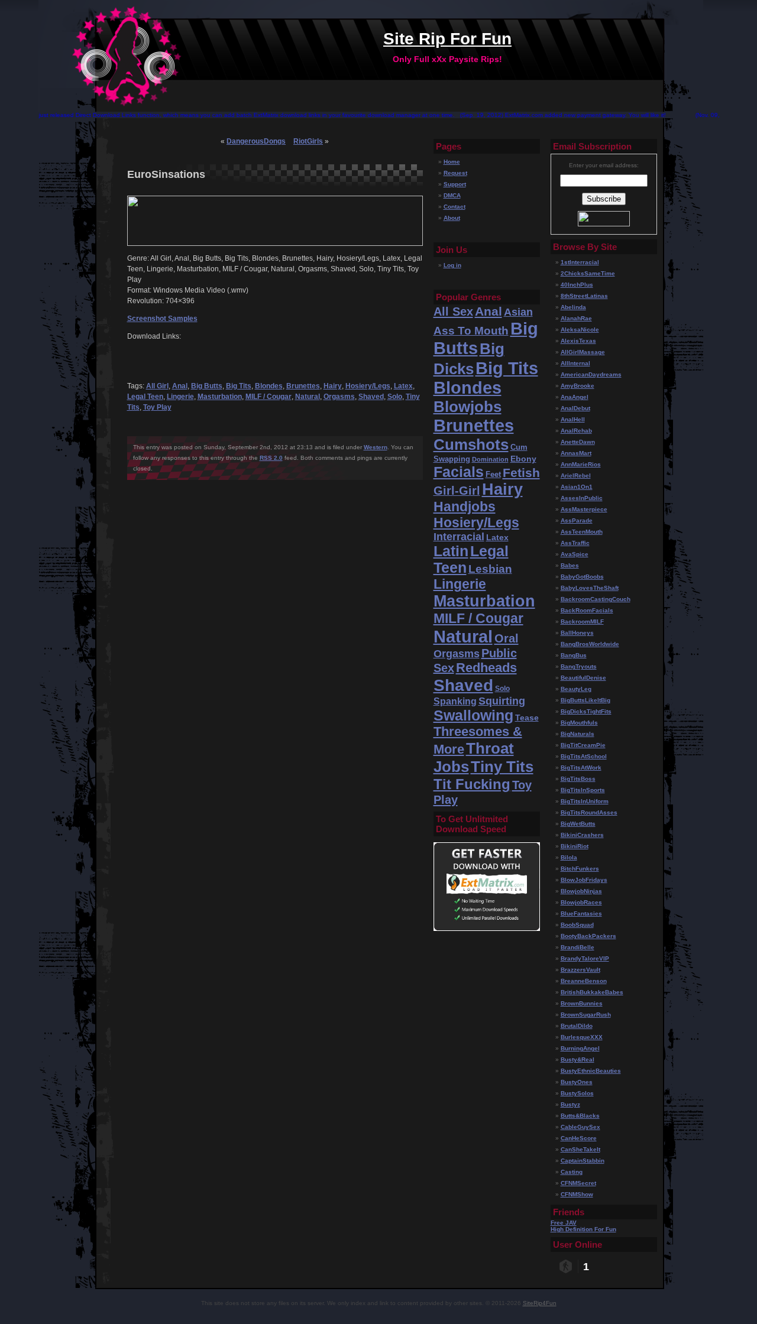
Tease (527, 717)
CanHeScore (579, 1138)
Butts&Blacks (580, 1115)
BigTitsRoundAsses (589, 812)
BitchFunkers (580, 868)
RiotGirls (308, 141)
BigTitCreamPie (583, 745)
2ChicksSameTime (588, 273)
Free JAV (564, 1222)
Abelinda (573, 307)
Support (455, 184)
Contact (454, 206)
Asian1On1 (577, 486)
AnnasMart (576, 453)
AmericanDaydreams (591, 374)
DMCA (452, 195)
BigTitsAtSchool (584, 756)
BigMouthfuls (579, 722)
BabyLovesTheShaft (590, 588)
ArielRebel (576, 475)
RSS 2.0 (271, 458)
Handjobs (465, 506)
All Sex (453, 311)
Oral (506, 638)
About (452, 218)
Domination (490, 459)
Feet (493, 474)
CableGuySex (580, 1127)
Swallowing (473, 715)
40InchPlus (577, 284)
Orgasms (339, 396)
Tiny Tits (502, 766)
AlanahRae (576, 318)
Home (452, 161)
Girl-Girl (457, 490)
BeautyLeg (576, 689)
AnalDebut (575, 408)
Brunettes (303, 386)
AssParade (577, 520)
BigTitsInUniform (585, 801)
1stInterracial (580, 262)
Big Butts (206, 386)
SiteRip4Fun (540, 1303)
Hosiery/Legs (367, 386)
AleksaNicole (580, 329)
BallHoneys (577, 632)
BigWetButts (578, 823)
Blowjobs (468, 407)
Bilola (569, 857)
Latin (451, 551)
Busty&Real (577, 1059)
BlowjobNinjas (581, 891)
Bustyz (570, 1104)
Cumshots (471, 444)
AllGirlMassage (583, 352)
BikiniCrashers (582, 835)
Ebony (523, 458)
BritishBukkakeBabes (592, 992)
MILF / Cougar (268, 396)
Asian (518, 312)
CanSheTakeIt (580, 1149)
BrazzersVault (580, 969)
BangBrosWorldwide (590, 644)
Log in (452, 265)
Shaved (371, 396)
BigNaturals (577, 734)
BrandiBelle (577, 947)
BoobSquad (577, 924)
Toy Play (157, 407)
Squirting (501, 701)
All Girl (157, 386)
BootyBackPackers (588, 936)
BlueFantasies (581, 913)
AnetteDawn (578, 442)
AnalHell (573, 419)
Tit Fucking (472, 784)
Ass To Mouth (471, 330)
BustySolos (577, 1093)
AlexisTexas (578, 341)
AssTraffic (575, 543)
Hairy (332, 386)
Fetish (521, 473)
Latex (403, 386)
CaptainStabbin (582, 1160)
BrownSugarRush (586, 1014)
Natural (307, 396)
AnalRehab (576, 430)
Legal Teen (145, 396)
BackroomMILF (582, 621)
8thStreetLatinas (584, 296)
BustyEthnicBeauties (591, 1070)
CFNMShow (577, 1194)
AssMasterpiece (584, 509)
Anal (179, 386)
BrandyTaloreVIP (585, 958)
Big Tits (238, 386)
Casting (572, 1172)
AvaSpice (574, 554)
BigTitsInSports (583, 790)
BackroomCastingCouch (595, 599)
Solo (394, 396)
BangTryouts (579, 666)
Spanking (455, 701)
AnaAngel (574, 397)
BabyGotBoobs (582, 576)
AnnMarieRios (581, 464)
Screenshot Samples (162, 318)
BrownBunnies (582, 1003)
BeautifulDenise (583, 677)
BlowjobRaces (581, 902)
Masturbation (220, 396)
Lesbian (490, 569)
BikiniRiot (574, 846)
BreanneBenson (584, 981)
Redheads (486, 667)
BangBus (574, 655)
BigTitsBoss (578, 778)
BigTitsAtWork (581, 767)
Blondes (269, 386)
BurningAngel (580, 1048)
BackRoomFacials (587, 610)
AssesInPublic (582, 498)
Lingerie (180, 396)
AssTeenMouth (582, 531)
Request (455, 173)
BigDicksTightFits (586, 711)
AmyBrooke (577, 385)
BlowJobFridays (584, 880)
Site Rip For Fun (447, 39)
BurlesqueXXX (582, 1037)
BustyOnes (577, 1082)
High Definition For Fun (583, 1229)
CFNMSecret (578, 1183)
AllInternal (575, 363)
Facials (459, 471)
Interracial (459, 537)
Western (375, 447)
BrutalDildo (577, 1026)
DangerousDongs (256, 141)
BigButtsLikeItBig (585, 700)
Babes (570, 565)
